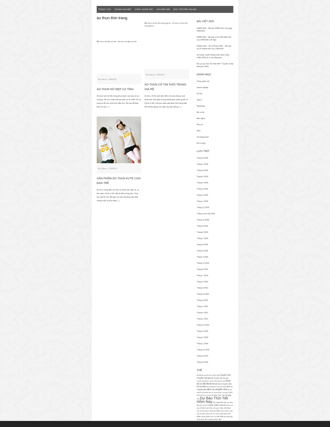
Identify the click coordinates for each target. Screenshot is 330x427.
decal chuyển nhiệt (225, 384)
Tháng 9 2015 (202, 356)
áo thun (220, 416)
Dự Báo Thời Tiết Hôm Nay (212, 400)
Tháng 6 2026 (202, 170)
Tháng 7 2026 (202, 164)
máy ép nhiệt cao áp (226, 411)
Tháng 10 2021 (203, 294)
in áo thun (208, 408)
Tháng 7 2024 (202, 275)
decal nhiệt (201, 386)
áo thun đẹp (216, 419)
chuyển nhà (225, 375)
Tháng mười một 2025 (206, 214)
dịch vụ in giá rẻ (224, 392)
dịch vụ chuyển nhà (217, 389)
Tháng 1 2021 (202, 319)
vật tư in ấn (213, 416)
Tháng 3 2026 (202, 189)
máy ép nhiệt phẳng (221, 413)
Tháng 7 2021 (202, 306)
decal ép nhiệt (221, 386)
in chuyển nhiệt (211, 405)
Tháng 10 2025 (203, 220)
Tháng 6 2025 (202, 244)
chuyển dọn (207, 375)
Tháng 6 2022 (202, 288)
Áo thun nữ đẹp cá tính (115, 89)
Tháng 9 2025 (202, 226)
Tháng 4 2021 (202, 313)
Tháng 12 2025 (203, 207)
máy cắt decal (225, 408)
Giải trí (199, 100)
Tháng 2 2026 (202, 195)
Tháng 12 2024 (203, 263)
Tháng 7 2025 (202, 238)
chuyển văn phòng (202, 381)
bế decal (200, 375)
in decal (221, 405)
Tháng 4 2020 (202, 331)
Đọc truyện (201, 143)
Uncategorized (203, 137)
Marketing (201, 106)
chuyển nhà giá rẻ (205, 378)
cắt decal (207, 383)
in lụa (227, 405)
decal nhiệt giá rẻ (211, 386)
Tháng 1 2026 (202, 201)
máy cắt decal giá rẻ (203, 411)
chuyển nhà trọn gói (221, 378)
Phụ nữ (200, 124)
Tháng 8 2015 (202, 362)
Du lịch (199, 94)
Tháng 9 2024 (202, 269)
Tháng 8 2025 (202, 232)
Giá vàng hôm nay (219, 402)
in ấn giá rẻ (216, 408)
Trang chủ (104, 9)
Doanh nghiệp (123, 9)
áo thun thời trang (205, 419)
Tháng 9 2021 (202, 300)
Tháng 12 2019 (203, 350)
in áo (202, 408)
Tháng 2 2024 (202, 282)
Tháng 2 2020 (202, 337)
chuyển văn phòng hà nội (217, 381)
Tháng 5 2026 (202, 176)
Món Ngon (201, 118)
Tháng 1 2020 (202, 343)
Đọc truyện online (185, 9)
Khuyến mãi (163, 9)
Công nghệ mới (144, 9)
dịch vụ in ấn (207, 395)
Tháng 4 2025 (202, 257)
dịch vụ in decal (213, 392)
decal (214, 384)
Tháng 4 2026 (202, 183)
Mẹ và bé (200, 112)
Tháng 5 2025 (202, 251)
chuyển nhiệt (215, 375)
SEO (198, 131)
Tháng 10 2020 (203, 325)
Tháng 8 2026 (202, 158)
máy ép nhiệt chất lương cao (205, 413)
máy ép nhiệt (215, 411)
